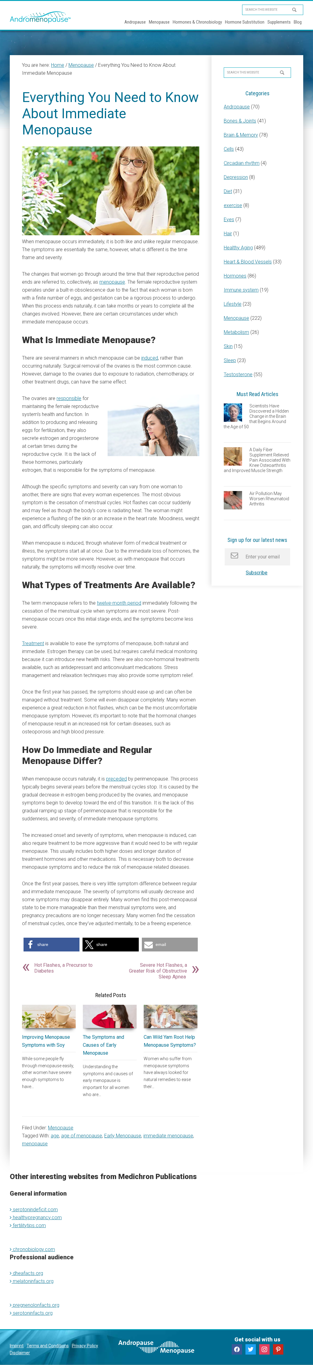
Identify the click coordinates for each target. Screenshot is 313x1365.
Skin (228, 346)
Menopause (60, 1128)
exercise (233, 205)
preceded (116, 779)
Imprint (17, 1345)
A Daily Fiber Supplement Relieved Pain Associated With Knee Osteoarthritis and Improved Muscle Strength (257, 460)
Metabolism (236, 332)
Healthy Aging (238, 248)
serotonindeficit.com (35, 1209)
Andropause (237, 107)
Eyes (229, 219)
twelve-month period (119, 603)
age (55, 1136)
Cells (229, 149)
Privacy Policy (85, 1345)
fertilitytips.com (29, 1225)
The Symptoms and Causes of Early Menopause (103, 1045)
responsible (69, 398)
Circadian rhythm (242, 163)
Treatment (33, 643)
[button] (51, 944)
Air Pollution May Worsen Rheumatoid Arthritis (269, 498)
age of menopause (81, 1136)
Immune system (241, 290)
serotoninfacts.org (32, 1313)
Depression (236, 177)
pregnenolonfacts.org (35, 1305)
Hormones (235, 276)
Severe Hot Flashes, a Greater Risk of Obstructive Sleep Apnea (158, 971)
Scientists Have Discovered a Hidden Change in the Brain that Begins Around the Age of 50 (256, 416)
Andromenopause (40, 17)
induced (149, 358)
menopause (112, 282)
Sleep (230, 360)
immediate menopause (168, 1136)
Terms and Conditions (48, 1345)
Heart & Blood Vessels (248, 262)
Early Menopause (122, 1136)
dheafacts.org (27, 1273)
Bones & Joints (240, 121)
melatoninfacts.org (32, 1281)
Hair (228, 233)
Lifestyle (232, 304)
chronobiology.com (33, 1249)
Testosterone (238, 374)
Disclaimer (20, 1352)
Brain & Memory (241, 135)
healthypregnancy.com (37, 1217)
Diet (228, 191)
